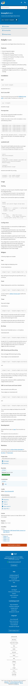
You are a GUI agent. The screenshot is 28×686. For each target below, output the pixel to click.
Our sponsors (14, 597)
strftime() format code (15, 294)
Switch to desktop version (14, 630)
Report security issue (14, 621)
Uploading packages (13, 577)
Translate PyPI (13, 608)
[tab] (14, 27)
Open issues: (7, 506)
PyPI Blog (13, 590)
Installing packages (13, 575)
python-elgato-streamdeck (17, 449)
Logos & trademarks (14, 595)
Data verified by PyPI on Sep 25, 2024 (9, 458)
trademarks (6, 681)
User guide (13, 579)
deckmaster (10, 453)
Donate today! (14, 565)
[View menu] (21, 2)
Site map (21, 683)
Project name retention (13, 580)
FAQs (14, 582)
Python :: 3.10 (6, 537)
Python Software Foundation (13, 557)
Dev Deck (3, 453)
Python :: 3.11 (6, 539)
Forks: (5, 504)
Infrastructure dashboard (13, 591)
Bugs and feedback (14, 604)
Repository (6, 463)
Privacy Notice (13, 624)
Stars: (5, 502)
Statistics (14, 593)
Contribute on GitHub (13, 606)
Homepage (6, 461)
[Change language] (25, 2)
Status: (14, 562)
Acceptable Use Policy (13, 626)
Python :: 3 (5, 536)
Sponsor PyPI (14, 610)
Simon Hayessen (8, 491)
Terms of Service (13, 619)
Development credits (13, 612)
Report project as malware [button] (14, 545)
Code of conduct (13, 623)
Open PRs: (6, 508)
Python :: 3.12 (6, 541)
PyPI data (4, 470)
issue (14, 429)
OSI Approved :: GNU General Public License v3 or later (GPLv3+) (14, 531)
